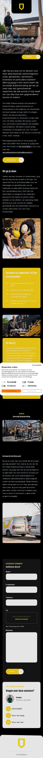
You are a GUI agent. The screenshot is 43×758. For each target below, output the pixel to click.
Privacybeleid (36, 365)
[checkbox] (4, 382)
